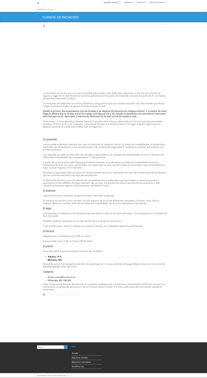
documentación (51, 266)
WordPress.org (78, 366)
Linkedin (150, 375)
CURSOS (127, 2)
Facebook (167, 375)
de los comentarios (81, 362)
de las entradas (80, 358)
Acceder (75, 353)
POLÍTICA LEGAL (157, 2)
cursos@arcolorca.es (65, 277)
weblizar (68, 375)
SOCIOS (140, 2)
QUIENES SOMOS (111, 2)
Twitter (161, 375)
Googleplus (156, 375)
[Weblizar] (40, 5)
